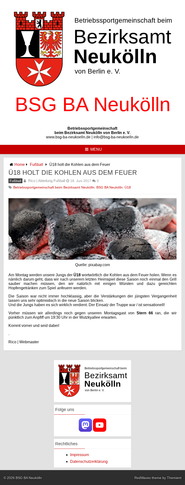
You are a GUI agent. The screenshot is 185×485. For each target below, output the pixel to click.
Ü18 (128, 187)
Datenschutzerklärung (89, 461)
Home (19, 164)
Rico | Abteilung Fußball (46, 181)
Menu (96, 149)
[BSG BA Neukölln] (92, 120)
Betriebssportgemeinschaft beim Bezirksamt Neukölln (53, 187)
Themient (174, 478)
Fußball (36, 164)
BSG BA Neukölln (109, 187)
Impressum (79, 455)
